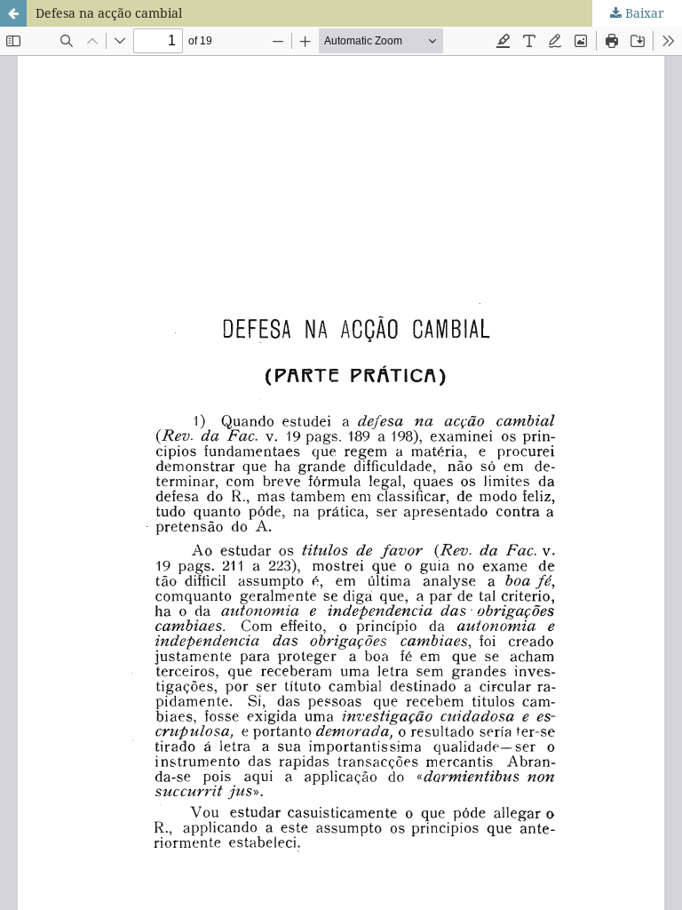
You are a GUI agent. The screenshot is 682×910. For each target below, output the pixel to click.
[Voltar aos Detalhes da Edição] (13, 13)
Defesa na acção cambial (109, 12)
